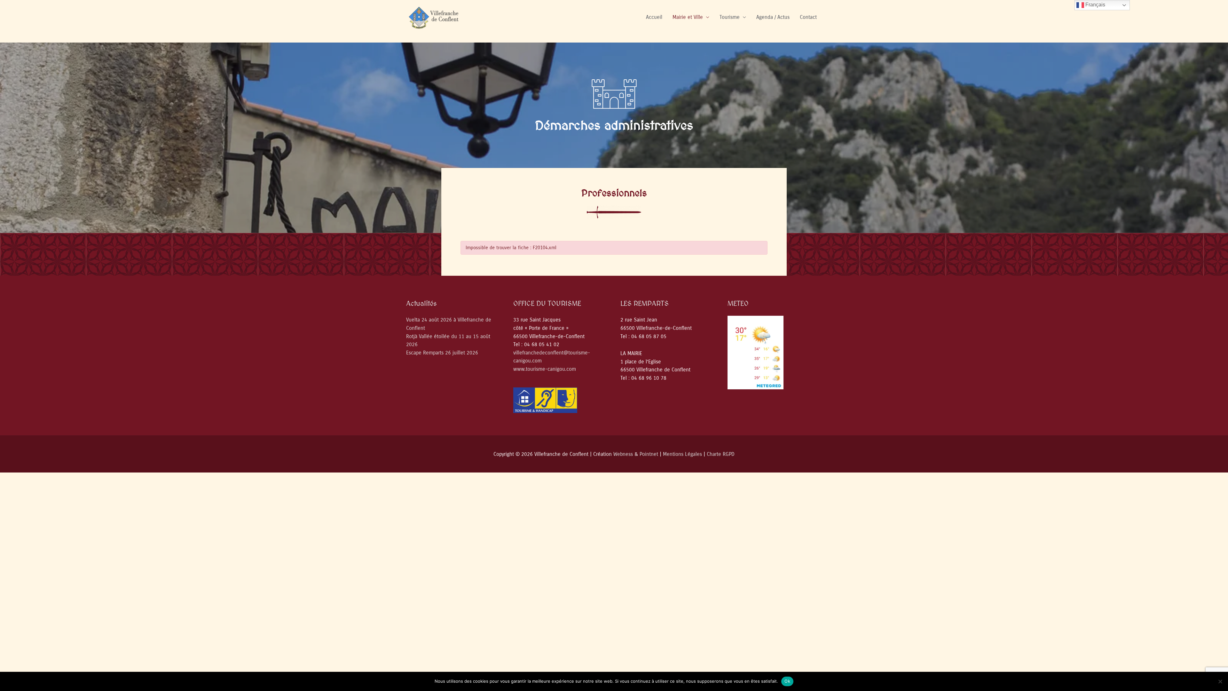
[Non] (1220, 681)
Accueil (654, 17)
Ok (787, 681)
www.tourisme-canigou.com (544, 369)
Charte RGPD (721, 454)
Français (1094, 4)
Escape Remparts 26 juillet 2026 (442, 353)
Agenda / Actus (773, 17)
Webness (623, 454)
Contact (808, 17)
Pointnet (649, 454)
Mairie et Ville (688, 17)
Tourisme (730, 17)
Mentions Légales (682, 454)
